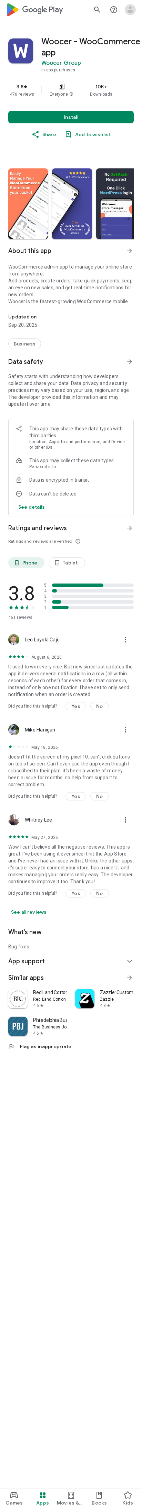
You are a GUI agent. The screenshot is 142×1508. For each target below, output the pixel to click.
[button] (71, 94)
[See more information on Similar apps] (129, 978)
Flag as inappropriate (39, 1046)
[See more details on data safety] (32, 507)
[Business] (24, 344)
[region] (71, 90)
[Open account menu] (130, 9)
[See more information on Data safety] (129, 361)
